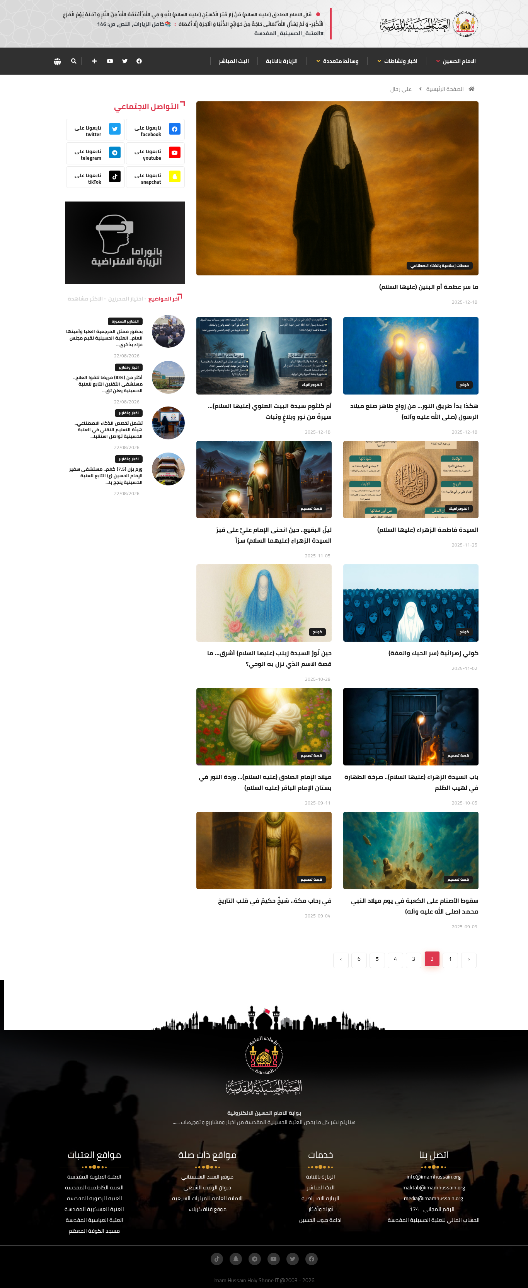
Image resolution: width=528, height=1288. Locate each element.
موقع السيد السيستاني (207, 1177)
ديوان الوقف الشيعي (207, 1187)
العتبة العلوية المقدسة (94, 1177)
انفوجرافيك (312, 384)
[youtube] (110, 61)
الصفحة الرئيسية (445, 89)
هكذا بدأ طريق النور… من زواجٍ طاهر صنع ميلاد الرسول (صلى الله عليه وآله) (414, 411)
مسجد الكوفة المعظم (94, 1231)
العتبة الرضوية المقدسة (94, 1198)
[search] (73, 61)
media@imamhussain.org (433, 1198)
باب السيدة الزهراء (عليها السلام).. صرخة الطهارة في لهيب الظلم (411, 782)
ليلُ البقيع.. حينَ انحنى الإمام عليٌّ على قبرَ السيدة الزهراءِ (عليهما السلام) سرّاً (274, 535)
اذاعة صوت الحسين (320, 1220)
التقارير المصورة (125, 321)
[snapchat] (236, 1259)
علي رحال (401, 89)
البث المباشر (234, 61)
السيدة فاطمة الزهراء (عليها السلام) (428, 529)
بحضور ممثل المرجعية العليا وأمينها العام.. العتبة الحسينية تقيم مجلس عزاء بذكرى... (104, 338)
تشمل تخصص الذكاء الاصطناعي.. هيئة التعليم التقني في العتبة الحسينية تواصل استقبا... (109, 430)
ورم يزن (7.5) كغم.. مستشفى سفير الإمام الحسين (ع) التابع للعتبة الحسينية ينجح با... (106, 476)
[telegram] (255, 1259)
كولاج (464, 384)
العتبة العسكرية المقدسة (94, 1209)
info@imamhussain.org (434, 1177)
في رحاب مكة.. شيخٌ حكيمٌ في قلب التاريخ (275, 900)
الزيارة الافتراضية (320, 1198)
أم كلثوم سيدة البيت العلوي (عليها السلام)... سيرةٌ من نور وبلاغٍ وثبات (270, 411)
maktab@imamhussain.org (433, 1187)
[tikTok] (217, 1259)
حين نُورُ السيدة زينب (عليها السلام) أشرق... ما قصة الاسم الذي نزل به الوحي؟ (269, 658)
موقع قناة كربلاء (208, 1209)
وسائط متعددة (340, 61)
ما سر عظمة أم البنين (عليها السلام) (429, 286)
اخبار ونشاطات (400, 61)
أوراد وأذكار (320, 1209)
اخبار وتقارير (129, 367)
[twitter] (124, 61)
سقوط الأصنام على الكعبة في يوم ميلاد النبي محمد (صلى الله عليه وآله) (415, 906)
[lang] (57, 61)
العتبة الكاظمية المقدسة (94, 1187)
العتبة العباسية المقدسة (94, 1220)
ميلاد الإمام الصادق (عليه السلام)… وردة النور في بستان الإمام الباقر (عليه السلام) (265, 782)
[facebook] (139, 61)
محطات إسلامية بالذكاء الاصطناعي (439, 265)
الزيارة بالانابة (282, 61)
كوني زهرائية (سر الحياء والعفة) (433, 653)
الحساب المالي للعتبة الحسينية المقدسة (434, 1220)
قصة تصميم (311, 508)
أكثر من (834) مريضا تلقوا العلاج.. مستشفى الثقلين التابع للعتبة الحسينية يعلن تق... (108, 384)
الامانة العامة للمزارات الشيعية (207, 1198)
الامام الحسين (459, 61)
